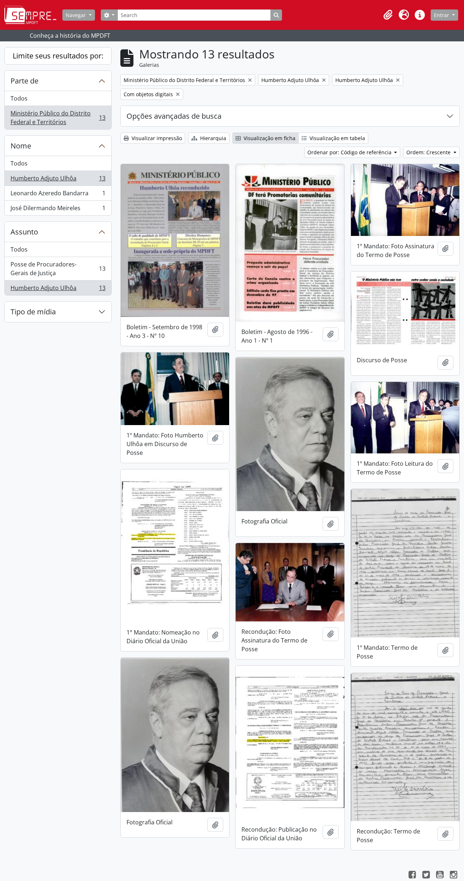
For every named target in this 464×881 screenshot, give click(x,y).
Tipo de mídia (33, 312)
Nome (21, 146)
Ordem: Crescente (429, 152)
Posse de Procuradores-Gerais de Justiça (57, 268)
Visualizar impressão (156, 138)
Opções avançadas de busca (174, 116)
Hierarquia (212, 138)
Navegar (76, 15)
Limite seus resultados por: (58, 56)
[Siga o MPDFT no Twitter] (426, 876)
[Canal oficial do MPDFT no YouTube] (440, 876)
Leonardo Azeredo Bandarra (57, 195)
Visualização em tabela (336, 138)
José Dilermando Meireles (57, 209)
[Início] (33, 15)
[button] (388, 15)
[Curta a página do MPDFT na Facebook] (412, 876)
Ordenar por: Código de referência (350, 152)
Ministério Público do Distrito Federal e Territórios (57, 117)
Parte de (24, 81)
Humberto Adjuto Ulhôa (57, 180)
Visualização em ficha (268, 138)
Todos (19, 98)
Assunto (24, 232)
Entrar (442, 15)
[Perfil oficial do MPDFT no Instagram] (453, 876)
